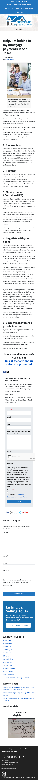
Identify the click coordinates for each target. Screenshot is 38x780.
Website (6, 570)
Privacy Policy (22, 497)
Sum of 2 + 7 (7, 586)
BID (22, 12)
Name (9, 410)
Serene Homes (10, 59)
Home (9, 4)
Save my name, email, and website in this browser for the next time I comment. (17, 581)
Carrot (34, 777)
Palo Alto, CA (7, 653)
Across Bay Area (8, 671)
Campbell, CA (7, 650)
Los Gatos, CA (7, 665)
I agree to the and (17, 496)
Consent (10, 463)
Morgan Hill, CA (8, 659)
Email (9, 417)
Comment (7, 532)
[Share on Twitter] (8, 372)
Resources (15, 749)
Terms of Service (8, 675)
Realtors (19, 8)
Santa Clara (7, 640)
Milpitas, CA (7, 647)
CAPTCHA (10, 452)
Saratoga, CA (7, 662)
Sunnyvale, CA (7, 643)
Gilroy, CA (6, 656)
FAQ (10, 749)
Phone (9, 424)
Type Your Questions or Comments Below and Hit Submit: (19, 432)
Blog (17, 12)
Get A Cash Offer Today (22, 4)
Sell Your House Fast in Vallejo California (16, 678)
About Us (14, 752)
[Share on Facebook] (4, 372)
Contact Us (29, 8)
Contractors (9, 8)
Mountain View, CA (9, 668)
